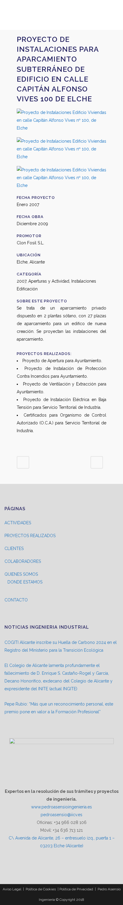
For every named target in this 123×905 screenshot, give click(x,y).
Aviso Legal (12, 889)
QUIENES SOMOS (21, 574)
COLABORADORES (22, 561)
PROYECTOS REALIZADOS (30, 535)
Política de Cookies (41, 889)
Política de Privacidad (76, 889)
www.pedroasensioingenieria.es (61, 807)
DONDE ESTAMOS (24, 582)
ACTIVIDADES (17, 522)
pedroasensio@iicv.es (61, 814)
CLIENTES (14, 548)
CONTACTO (16, 600)
